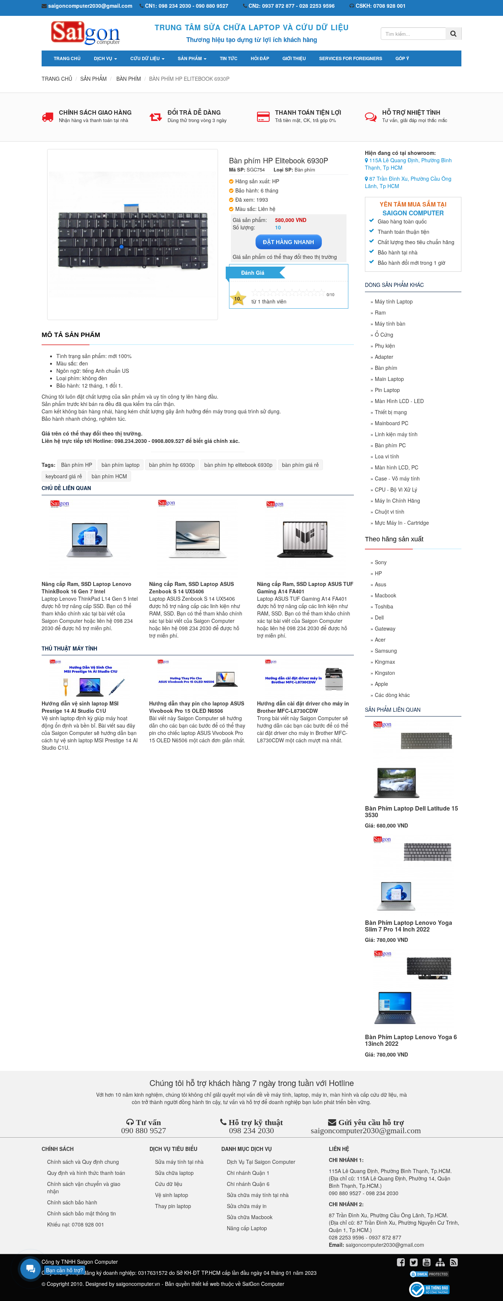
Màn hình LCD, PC (396, 467)
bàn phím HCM (109, 476)
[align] (441, 1263)
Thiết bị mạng (391, 412)
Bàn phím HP (76, 464)
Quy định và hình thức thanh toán (86, 1172)
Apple (381, 683)
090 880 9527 (143, 1130)
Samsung (386, 650)
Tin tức (229, 58)
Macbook (385, 595)
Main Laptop (389, 378)
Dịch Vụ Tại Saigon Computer (261, 1161)
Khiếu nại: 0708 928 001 (75, 1224)
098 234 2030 (251, 1130)
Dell (379, 617)
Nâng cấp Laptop (247, 1228)
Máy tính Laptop (394, 301)
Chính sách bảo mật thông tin (81, 1213)
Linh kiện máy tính (396, 434)
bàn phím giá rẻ (300, 464)
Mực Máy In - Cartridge (402, 522)
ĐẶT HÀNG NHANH (288, 242)
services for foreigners (350, 58)
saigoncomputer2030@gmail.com (366, 1130)
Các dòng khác (392, 694)
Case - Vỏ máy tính (397, 478)
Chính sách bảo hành (72, 1202)
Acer (380, 639)
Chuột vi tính (389, 511)
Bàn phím (386, 367)
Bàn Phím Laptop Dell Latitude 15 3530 (411, 811)
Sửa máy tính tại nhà (179, 1161)
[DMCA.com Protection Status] (429, 1274)
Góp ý (402, 58)
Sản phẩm (190, 58)
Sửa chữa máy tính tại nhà (258, 1194)
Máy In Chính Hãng (397, 500)
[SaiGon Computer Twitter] (414, 1263)
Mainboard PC (391, 423)
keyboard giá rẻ (64, 476)
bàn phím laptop (121, 464)
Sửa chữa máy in (247, 1206)
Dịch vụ (103, 58)
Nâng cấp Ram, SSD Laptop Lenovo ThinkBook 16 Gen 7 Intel (86, 587)
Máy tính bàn (390, 323)
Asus (380, 584)
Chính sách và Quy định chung (83, 1161)
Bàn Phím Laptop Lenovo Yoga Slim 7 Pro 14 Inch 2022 (408, 925)
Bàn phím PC (390, 445)
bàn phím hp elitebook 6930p (238, 464)
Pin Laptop (387, 389)
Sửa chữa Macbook (249, 1217)
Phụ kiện (385, 345)
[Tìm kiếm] (453, 33)
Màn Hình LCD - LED (399, 401)
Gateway (385, 628)
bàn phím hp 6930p (172, 464)
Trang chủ (67, 58)
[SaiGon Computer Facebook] (401, 1263)
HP (378, 573)
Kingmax (385, 661)
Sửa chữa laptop (174, 1172)
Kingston (385, 672)
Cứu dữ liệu (145, 58)
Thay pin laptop (173, 1206)
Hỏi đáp (260, 58)
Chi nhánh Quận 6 (248, 1183)
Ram (380, 312)
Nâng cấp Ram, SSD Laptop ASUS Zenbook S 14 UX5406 (191, 587)
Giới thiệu (294, 58)
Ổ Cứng (384, 334)
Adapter (384, 356)
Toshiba (384, 606)
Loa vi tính (387, 456)
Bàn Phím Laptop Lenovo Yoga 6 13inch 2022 (411, 1040)
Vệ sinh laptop (171, 1194)
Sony (381, 562)
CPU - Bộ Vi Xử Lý (396, 489)
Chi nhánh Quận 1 (248, 1172)
